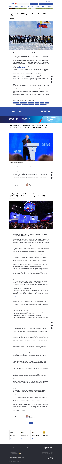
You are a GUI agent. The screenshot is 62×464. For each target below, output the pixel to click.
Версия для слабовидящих (49, 1)
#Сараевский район (43, 104)
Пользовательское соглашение (13, 459)
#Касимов (24, 104)
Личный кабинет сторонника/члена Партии (46, 3)
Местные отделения (30, 6)
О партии (10, 6)
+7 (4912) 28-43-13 (47, 447)
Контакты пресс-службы (24, 447)
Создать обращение (45, 111)
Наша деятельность (23, 6)
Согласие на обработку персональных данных (15, 461)
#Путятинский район (30, 104)
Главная (10, 10)
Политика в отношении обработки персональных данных (16, 460)
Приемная (37, 6)
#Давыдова (37, 104)
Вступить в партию (50, 6)
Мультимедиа (43, 6)
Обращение (34, 3)
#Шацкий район (19, 104)
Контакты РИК (12, 447)
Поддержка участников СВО (31, 8)
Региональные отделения (34, 446)
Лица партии (16, 6)
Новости (19, 10)
